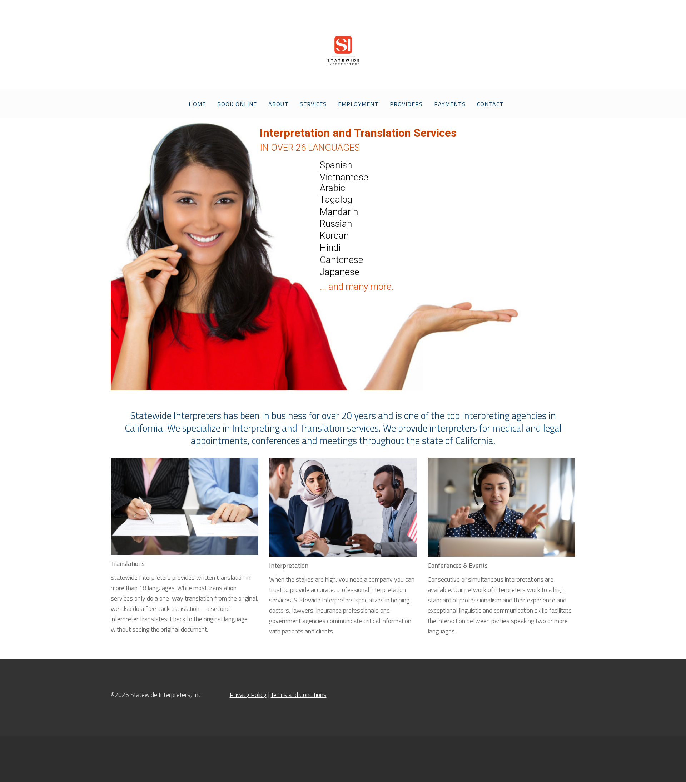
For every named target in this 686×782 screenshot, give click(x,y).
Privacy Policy (248, 694)
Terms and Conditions (299, 694)
